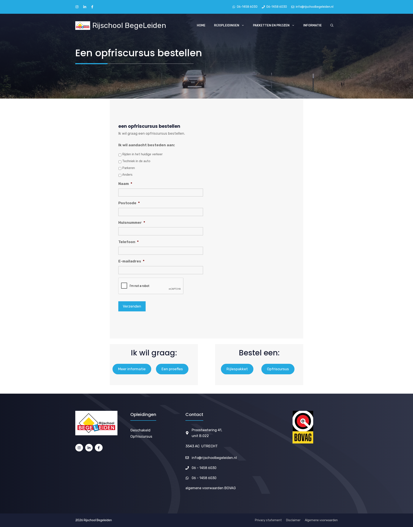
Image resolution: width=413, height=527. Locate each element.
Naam (125, 183)
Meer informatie (132, 369)
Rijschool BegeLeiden (129, 25)
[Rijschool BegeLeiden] (82, 25)
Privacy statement (268, 520)
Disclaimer (293, 520)
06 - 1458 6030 (204, 468)
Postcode (129, 203)
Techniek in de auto (136, 161)
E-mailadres (131, 261)
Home (201, 25)
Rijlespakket (237, 369)
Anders (127, 175)
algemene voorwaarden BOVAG (210, 488)
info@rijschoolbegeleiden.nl (214, 458)
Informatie (312, 25)
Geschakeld (140, 430)
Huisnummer (131, 222)
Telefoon (128, 242)
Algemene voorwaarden (321, 520)
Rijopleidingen (226, 25)
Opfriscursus (278, 369)
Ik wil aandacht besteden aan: (146, 145)
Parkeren (128, 168)
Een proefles (172, 369)
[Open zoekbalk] (332, 25)
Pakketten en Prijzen (271, 25)
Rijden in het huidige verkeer (142, 154)
